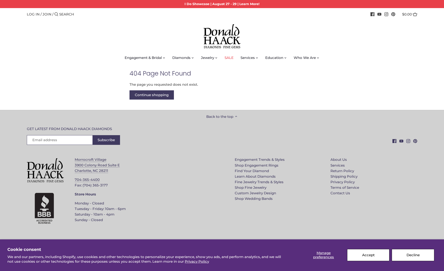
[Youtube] (379, 14)
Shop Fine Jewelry (250, 187)
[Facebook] (372, 14)
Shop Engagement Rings (256, 165)
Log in (33, 14)
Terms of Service (344, 187)
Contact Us (340, 193)
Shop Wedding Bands (254, 198)
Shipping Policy (344, 176)
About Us (338, 159)
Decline (413, 255)
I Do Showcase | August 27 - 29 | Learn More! (222, 4)
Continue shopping (152, 95)
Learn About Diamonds (255, 176)
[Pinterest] (393, 14)
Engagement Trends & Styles (260, 159)
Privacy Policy (197, 261)
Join (47, 14)
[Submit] (56, 14)
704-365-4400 (87, 179)
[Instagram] (386, 14)
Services (337, 165)
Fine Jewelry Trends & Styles (259, 182)
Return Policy (342, 171)
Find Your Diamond (252, 171)
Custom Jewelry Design (255, 193)
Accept (368, 255)
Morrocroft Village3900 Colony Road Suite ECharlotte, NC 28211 (97, 165)
